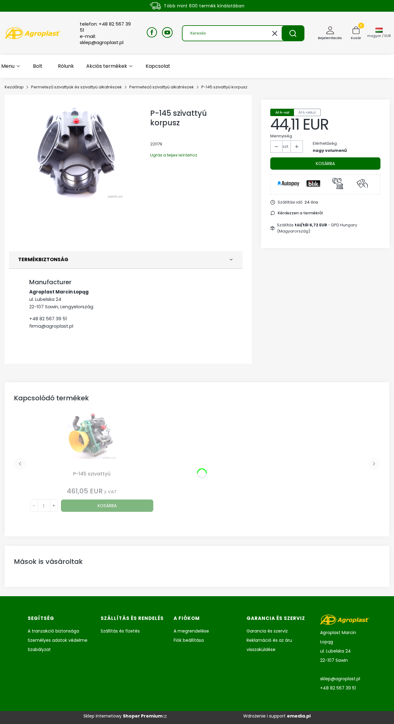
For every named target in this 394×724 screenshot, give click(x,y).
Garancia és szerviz (267, 631)
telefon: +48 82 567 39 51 (105, 27)
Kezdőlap (14, 87)
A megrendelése (191, 631)
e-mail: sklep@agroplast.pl (101, 39)
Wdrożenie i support (277, 716)
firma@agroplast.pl (51, 326)
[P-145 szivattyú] (91, 440)
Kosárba (325, 163)
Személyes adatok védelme (57, 640)
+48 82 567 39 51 (48, 318)
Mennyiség (281, 136)
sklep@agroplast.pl (340, 679)
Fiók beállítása (189, 640)
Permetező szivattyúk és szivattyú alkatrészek (76, 87)
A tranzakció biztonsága (53, 631)
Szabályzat (39, 649)
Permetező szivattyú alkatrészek (161, 87)
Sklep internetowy (123, 716)
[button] (293, 33)
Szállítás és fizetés (120, 631)
